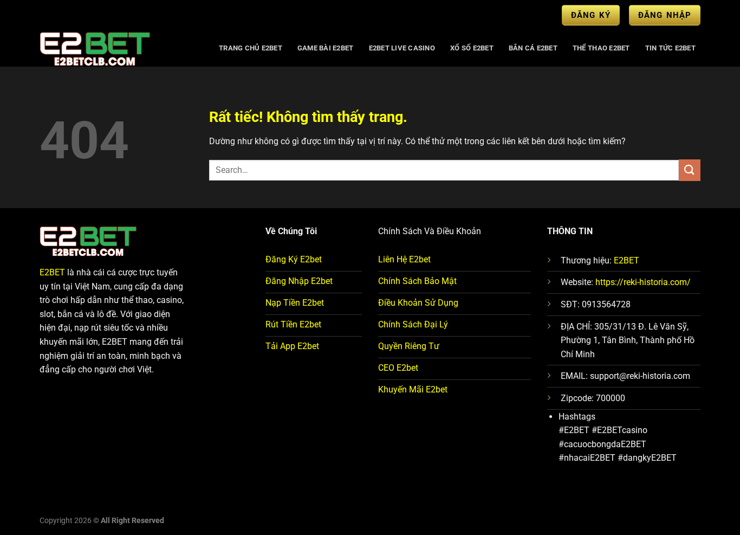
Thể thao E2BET (601, 48)
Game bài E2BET (325, 48)
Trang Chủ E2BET (250, 48)
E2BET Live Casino (402, 48)
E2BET (52, 272)
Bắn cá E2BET (533, 48)
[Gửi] (689, 170)
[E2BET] (119, 48)
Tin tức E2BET (670, 48)
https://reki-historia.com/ (643, 282)
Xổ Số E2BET (472, 48)
